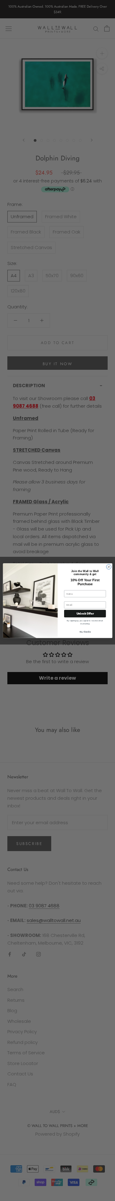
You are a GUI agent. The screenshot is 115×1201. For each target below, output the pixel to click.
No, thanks (84, 632)
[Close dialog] (108, 566)
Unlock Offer (85, 613)
